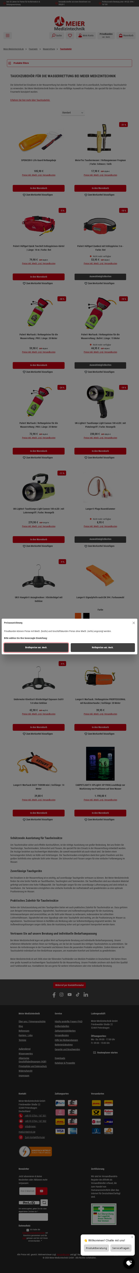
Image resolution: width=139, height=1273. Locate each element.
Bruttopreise (36, 647)
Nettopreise (103, 647)
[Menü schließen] (133, 623)
